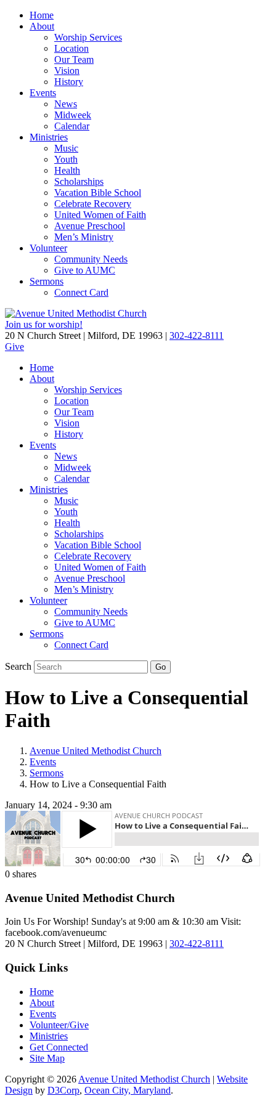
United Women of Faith (100, 214)
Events (43, 92)
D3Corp (63, 1090)
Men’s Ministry (83, 237)
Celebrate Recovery (92, 203)
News (65, 104)
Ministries (49, 137)
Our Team (74, 59)
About (42, 26)
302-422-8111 (196, 335)
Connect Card (81, 292)
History (68, 81)
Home (42, 15)
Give (14, 346)
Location (71, 48)
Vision (67, 70)
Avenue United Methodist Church (95, 751)
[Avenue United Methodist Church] (76, 313)
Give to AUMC (84, 270)
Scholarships (79, 181)
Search (18, 666)
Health (67, 170)
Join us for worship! (44, 324)
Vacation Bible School (97, 192)
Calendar (71, 126)
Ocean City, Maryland (127, 1090)
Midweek (72, 115)
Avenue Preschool (89, 226)
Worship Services (88, 37)
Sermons (46, 281)
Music (66, 148)
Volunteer (48, 248)
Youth (66, 159)
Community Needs (91, 259)
